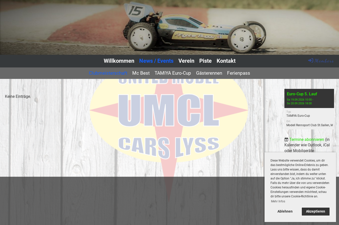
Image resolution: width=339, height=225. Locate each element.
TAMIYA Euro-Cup (173, 73)
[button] (309, 109)
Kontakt (226, 61)
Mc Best (141, 73)
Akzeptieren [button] (315, 211)
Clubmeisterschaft (108, 73)
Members (324, 61)
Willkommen (119, 61)
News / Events (156, 61)
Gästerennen (209, 73)
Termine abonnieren (306, 139)
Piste (205, 61)
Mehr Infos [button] (278, 201)
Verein (186, 61)
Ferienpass (238, 73)
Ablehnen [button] (285, 211)
